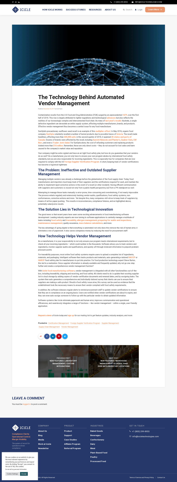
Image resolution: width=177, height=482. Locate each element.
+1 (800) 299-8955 (121, 2)
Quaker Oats (127, 140)
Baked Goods (96, 431)
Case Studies (70, 439)
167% (125, 115)
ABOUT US (110, 9)
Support (68, 435)
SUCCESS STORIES (76, 9)
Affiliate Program (72, 444)
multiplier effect (102, 131)
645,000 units (70, 137)
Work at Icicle (44, 444)
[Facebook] (47, 336)
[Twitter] (65, 336)
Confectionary (97, 439)
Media (41, 439)
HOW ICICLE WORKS (52, 9)
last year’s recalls (113, 121)
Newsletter (43, 448)
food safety (56, 220)
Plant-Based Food (98, 452)
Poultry (93, 457)
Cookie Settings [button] (12, 474)
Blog (40, 435)
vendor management (69, 327)
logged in (27, 404)
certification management (58, 323)
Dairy (92, 444)
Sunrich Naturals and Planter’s (106, 140)
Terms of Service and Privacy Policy (142, 477)
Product (68, 431)
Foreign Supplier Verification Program (81, 162)
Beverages (95, 435)
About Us (42, 431)
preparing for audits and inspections (114, 220)
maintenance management (50, 223)
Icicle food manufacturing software (58, 271)
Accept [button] (23, 474)
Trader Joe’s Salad (61, 143)
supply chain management (49, 327)
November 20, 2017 (49, 109)
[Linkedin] (53, 336)
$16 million (58, 145)
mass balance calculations (91, 223)
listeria (120, 134)
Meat (92, 448)
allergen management (87, 220)
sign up (71, 315)
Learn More (153, 9)
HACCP (132, 257)
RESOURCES (95, 9)
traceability (71, 220)
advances (111, 118)
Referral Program (72, 448)
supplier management (110, 323)
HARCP (41, 260)
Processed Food (98, 461)
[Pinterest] (59, 336)
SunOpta (50, 134)
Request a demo (45, 315)
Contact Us (161, 477)
